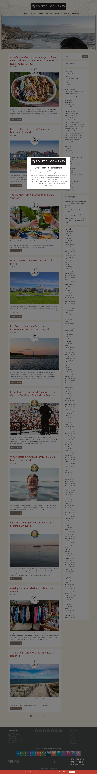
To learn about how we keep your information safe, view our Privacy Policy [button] (47, 771)
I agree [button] (72, 771)
